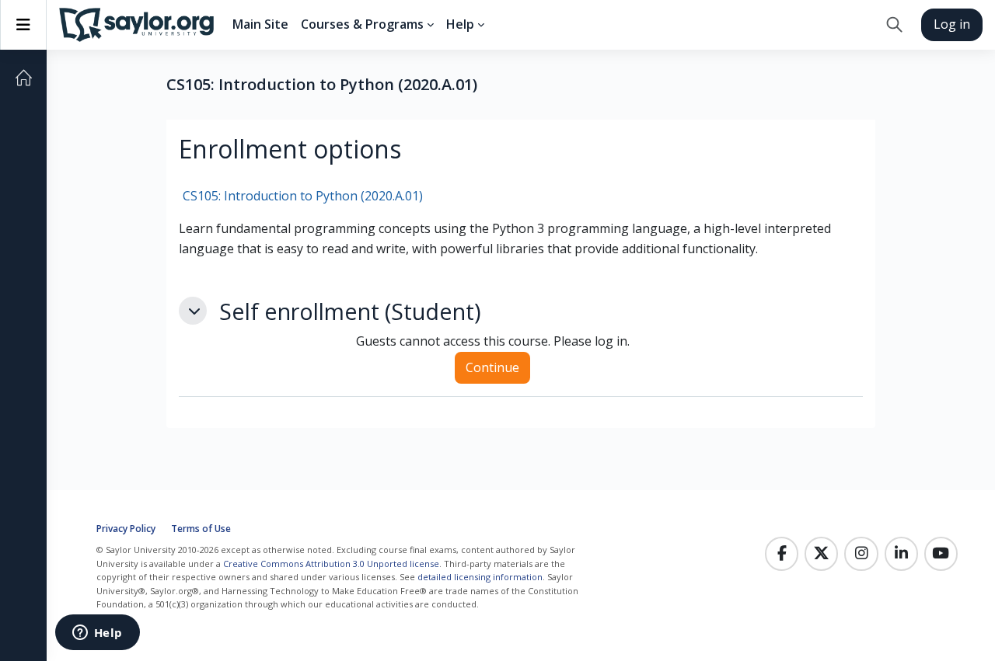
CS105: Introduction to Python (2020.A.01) (303, 195)
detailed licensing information (480, 577)
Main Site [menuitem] (260, 24)
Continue (492, 367)
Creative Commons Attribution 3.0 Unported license (331, 563)
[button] (894, 25)
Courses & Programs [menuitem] (362, 24)
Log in (952, 24)
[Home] (23, 77)
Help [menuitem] (460, 24)
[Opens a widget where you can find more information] (97, 633)
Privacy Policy (125, 528)
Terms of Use (201, 528)
